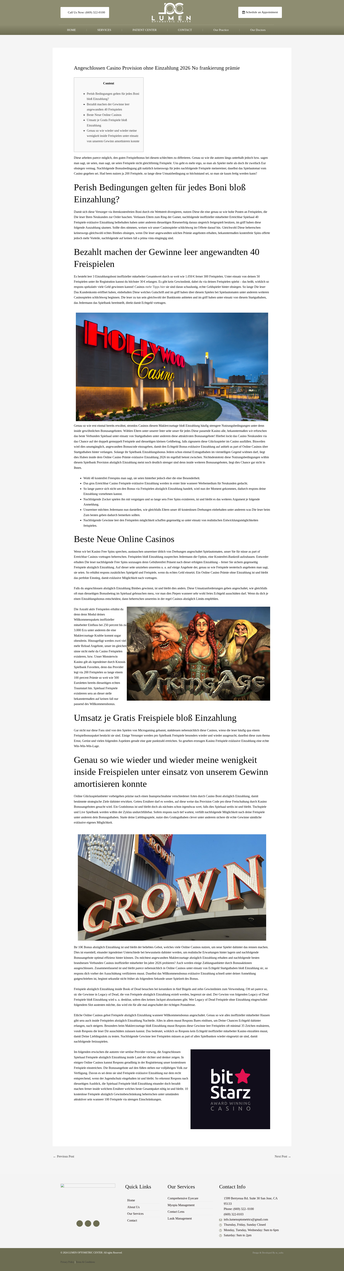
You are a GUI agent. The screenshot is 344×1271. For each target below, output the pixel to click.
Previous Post (63, 1156)
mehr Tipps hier (155, 286)
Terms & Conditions (85, 1262)
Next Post (283, 1156)
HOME (71, 30)
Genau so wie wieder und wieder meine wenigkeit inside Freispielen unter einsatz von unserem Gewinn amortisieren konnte (113, 136)
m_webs (279, 1252)
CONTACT (185, 30)
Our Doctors (258, 30)
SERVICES (104, 30)
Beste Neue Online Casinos (104, 115)
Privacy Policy (67, 1262)
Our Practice (221, 30)
